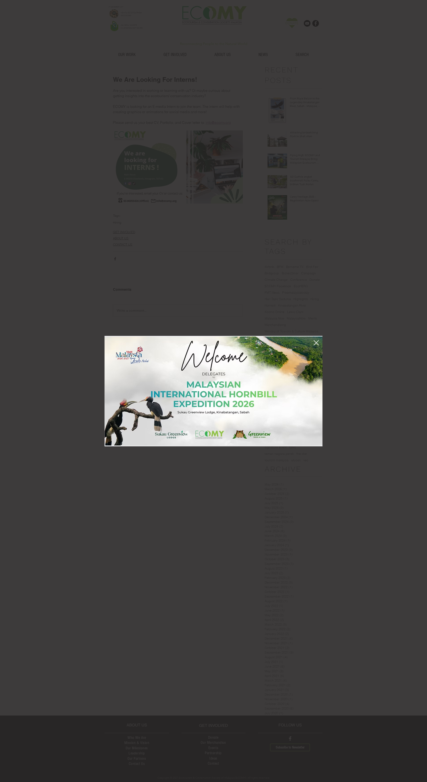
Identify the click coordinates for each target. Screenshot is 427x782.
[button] (316, 342)
